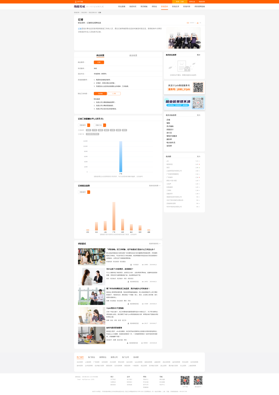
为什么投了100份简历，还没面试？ (119, 269)
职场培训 (109, 261)
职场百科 (164, 6)
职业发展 (116, 261)
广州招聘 (96, 362)
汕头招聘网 (138, 362)
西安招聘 (121, 362)
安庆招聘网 (118, 365)
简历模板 (144, 6)
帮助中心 (145, 379)
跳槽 (107, 301)
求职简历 (130, 278)
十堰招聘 (136, 365)
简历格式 (113, 278)
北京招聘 (80, 362)
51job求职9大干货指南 (115, 308)
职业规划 (123, 261)
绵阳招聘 (127, 365)
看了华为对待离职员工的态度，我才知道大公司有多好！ (128, 288)
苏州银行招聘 (153, 365)
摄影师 (169, 139)
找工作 (124, 320)
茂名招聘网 (166, 362)
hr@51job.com (86, 379)
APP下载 (80, 2)
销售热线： (78, 377)
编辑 (168, 123)
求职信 (154, 6)
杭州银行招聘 (99, 365)
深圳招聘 (105, 362)
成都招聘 (157, 362)
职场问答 (186, 6)
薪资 (119, 320)
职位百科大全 (93, 12)
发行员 (169, 133)
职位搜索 (121, 6)
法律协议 (113, 382)
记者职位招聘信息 (94, 23)
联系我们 (129, 382)
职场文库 (175, 6)
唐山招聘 (163, 365)
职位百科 (84, 12)
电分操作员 (171, 142)
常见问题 (145, 382)
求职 (125, 278)
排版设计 (170, 129)
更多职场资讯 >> (155, 243)
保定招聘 (144, 365)
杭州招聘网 (194, 362)
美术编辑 (170, 126)
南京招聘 (129, 362)
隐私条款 (113, 384)
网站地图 (162, 379)
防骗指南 (145, 387)
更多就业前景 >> (155, 185)
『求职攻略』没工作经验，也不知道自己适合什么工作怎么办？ (130, 249)
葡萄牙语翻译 (172, 136)
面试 (111, 320)
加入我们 (129, 379)
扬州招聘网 (176, 362)
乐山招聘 (183, 365)
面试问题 (120, 340)
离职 (125, 301)
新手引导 (145, 384)
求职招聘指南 (199, 6)
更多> (199, 55)
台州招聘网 (89, 365)
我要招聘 (202, 2)
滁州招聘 (80, 365)
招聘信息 (192, 2)
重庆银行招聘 (173, 365)
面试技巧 (109, 340)
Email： (79, 379)
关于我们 (113, 379)
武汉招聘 (113, 362)
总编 (168, 120)
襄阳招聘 (109, 365)
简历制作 (120, 278)
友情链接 (129, 384)
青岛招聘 (185, 362)
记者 (80, 28)
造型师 (169, 146)
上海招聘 (88, 362)
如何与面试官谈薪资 (114, 328)
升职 (129, 301)
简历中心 (162, 384)
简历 (107, 278)
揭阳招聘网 (148, 362)
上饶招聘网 (192, 365)
